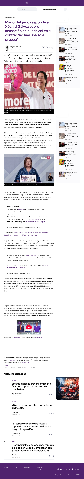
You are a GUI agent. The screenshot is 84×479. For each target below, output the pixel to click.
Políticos (6, 367)
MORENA (13, 367)
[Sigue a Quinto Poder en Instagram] (67, 469)
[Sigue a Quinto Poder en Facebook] (61, 469)
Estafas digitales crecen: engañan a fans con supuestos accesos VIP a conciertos (31, 386)
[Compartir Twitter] (47, 47)
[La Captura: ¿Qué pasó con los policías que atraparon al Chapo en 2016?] (62, 41)
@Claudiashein (34, 219)
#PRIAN (21, 209)
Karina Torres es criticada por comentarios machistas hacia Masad (69, 68)
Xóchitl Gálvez (32, 367)
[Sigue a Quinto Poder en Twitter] (64, 469)
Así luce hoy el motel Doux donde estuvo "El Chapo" (71, 79)
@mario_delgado (30, 255)
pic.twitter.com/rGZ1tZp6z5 (16, 268)
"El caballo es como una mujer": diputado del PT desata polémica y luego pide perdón (31, 426)
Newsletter (39, 337)
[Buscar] (20, 9)
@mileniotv (46, 265)
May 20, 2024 (35, 227)
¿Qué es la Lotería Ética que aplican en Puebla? (32, 406)
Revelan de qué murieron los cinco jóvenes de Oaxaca (70, 58)
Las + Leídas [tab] (62, 20)
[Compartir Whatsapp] (51, 47)
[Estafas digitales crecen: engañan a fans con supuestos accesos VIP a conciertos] (67, 388)
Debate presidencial (22, 367)
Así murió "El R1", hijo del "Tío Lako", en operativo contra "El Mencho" (71, 30)
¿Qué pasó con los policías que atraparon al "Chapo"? (71, 40)
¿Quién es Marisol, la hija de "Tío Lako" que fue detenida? (71, 49)
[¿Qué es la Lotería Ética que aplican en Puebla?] (68, 410)
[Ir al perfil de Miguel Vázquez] (7, 48)
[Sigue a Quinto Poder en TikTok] (72, 469)
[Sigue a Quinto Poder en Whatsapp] (58, 469)
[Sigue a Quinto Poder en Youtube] (69, 469)
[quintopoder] (29, 3)
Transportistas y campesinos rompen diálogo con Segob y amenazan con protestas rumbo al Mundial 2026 (33, 447)
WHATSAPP (16, 337)
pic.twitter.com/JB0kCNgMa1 (35, 222)
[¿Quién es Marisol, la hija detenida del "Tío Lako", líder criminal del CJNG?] (62, 49)
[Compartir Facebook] (43, 47)
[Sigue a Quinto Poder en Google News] (77, 469)
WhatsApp (13, 360)
